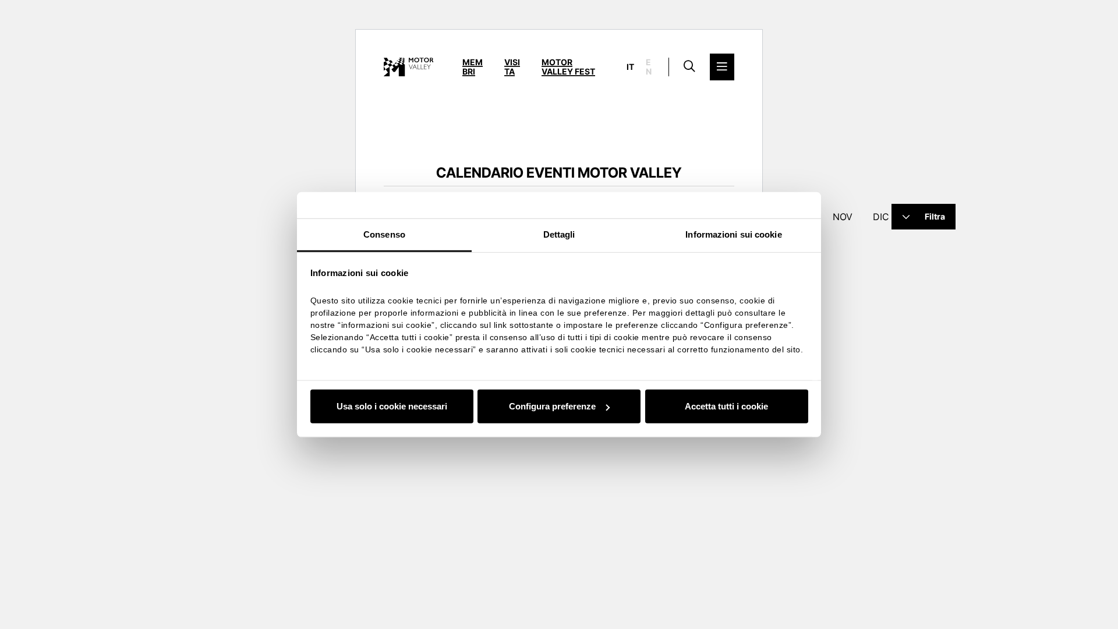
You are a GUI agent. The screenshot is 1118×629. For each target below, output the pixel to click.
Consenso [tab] (384, 234)
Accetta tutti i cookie (726, 406)
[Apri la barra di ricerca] (689, 67)
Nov (842, 216)
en (649, 67)
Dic (881, 216)
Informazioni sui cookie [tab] (733, 234)
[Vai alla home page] (409, 67)
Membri (472, 66)
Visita (512, 66)
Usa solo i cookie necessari (392, 406)
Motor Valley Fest (568, 66)
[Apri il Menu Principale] (722, 67)
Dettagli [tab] (559, 234)
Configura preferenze (552, 406)
